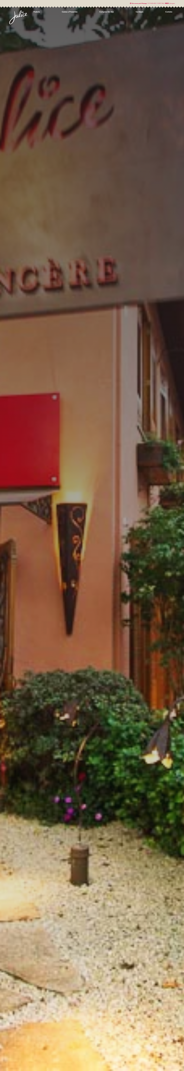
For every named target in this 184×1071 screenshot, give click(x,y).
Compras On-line (106, 11)
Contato (168, 11)
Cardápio (139, 11)
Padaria (36, 11)
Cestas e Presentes (69, 11)
